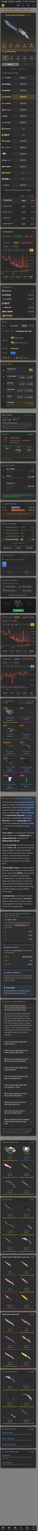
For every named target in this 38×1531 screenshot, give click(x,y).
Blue (13, 353)
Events (6, 246)
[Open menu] (33, 5)
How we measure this (28, 457)
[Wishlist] (28, 5)
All (31, 250)
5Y (27, 250)
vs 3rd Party (15, 662)
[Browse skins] (18, 5)
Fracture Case (11, 369)
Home (6, 10)
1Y (20, 250)
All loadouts (29, 703)
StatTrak (26, 64)
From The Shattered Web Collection (15, 1257)
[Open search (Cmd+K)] (23, 5)
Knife (11, 10)
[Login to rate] (3, 357)
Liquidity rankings (7, 459)
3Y (24, 250)
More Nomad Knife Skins (10, 1314)
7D (5, 250)
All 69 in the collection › (18, 543)
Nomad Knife (18, 10)
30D (9, 250)
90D (13, 250)
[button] (2, 51)
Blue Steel (26, 10)
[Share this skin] (3, 15)
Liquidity (17, 434)
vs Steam (16, 246)
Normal (10, 64)
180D (16, 250)
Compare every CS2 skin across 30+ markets (18, 190)
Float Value (6, 845)
